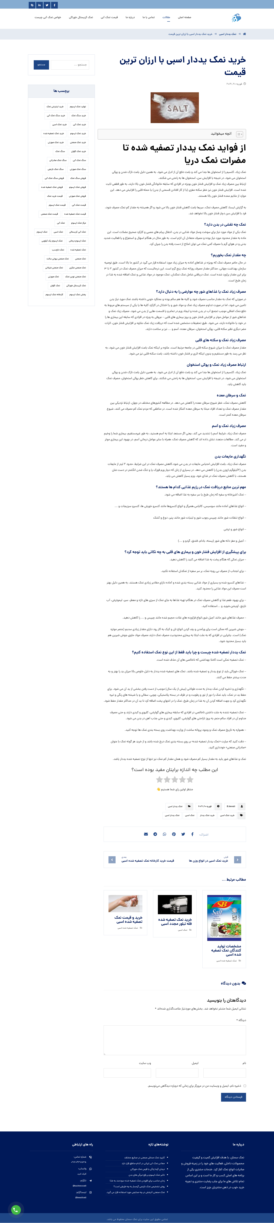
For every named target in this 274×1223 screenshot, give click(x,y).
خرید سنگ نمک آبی (56, 115)
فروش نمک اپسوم (77, 187)
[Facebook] (54, 5)
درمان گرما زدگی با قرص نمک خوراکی (147, 1169)
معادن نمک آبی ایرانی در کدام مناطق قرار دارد (143, 1163)
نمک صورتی (53, 277)
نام (244, 1063)
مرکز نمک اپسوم (78, 223)
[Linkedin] (39, 5)
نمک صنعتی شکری (77, 268)
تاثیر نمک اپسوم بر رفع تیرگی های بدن (147, 1175)
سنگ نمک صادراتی (58, 160)
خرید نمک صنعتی (78, 142)
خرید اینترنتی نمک (55, 107)
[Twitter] (47, 5)
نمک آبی (61, 223)
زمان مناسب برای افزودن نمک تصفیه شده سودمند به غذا (137, 1181)
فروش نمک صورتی (77, 196)
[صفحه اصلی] (244, 34)
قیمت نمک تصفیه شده (75, 214)
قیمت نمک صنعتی (49, 214)
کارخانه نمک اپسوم (54, 294)
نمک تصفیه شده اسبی (226, 961)
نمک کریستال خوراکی (76, 286)
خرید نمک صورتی (56, 142)
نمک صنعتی (80, 259)
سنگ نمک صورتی (78, 169)
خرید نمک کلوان (78, 151)
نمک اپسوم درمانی (77, 241)
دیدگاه (241, 1020)
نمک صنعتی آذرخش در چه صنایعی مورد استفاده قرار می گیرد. (135, 1192)
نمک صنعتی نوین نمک (75, 277)
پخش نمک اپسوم (78, 294)
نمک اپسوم (42, 232)
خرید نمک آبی (79, 124)
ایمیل (195, 1063)
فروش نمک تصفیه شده (52, 187)
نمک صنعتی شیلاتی (54, 268)
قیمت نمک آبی (79, 205)
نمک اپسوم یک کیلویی (52, 241)
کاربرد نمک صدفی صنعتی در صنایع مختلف (144, 1158)
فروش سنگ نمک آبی (54, 178)
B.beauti (231, 806)
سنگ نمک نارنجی (56, 169)
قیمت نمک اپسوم (57, 205)
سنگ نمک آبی (79, 160)
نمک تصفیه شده (78, 250)
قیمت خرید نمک (55, 196)
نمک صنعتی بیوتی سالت (58, 259)
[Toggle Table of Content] (237, 134)
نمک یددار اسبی (175, 806)
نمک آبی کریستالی (77, 232)
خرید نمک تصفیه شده (53, 133)
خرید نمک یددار (207, 815)
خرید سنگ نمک (78, 115)
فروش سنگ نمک (78, 178)
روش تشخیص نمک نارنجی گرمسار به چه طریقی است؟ (139, 1187)
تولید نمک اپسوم (78, 107)
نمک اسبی (189, 815)
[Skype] (32, 5)
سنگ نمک (60, 151)
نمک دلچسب (58, 250)
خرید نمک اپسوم (78, 133)
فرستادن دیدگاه (233, 1097)
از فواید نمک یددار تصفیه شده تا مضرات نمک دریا (184, 155)
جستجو (41, 65)
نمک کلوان (55, 286)
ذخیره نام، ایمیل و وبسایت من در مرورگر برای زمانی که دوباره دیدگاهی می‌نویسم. (194, 1086)
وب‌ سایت (145, 1063)
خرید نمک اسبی (227, 815)
